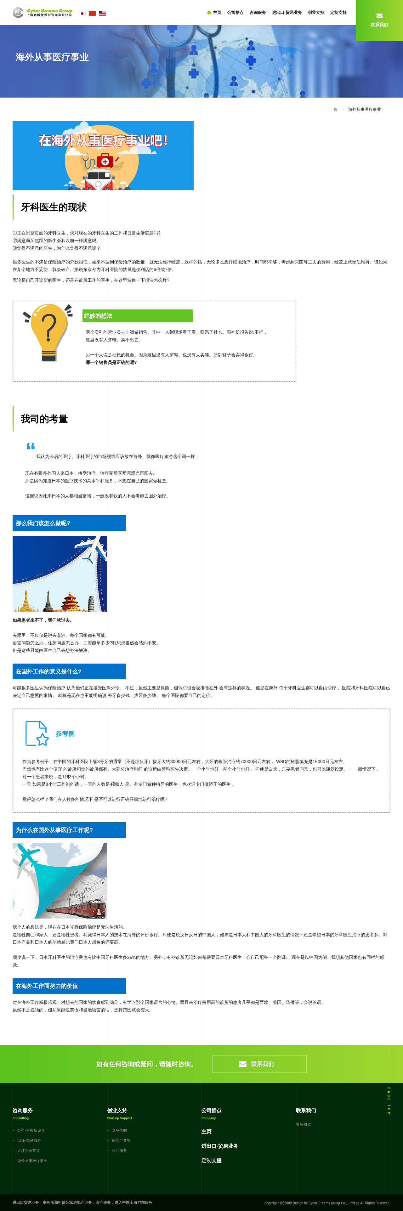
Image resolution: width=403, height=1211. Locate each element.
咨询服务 (258, 12)
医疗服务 (119, 1150)
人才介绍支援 (28, 1150)
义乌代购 (119, 1130)
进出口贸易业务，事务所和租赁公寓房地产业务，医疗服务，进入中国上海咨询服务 (82, 1202)
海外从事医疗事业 (364, 109)
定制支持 (338, 12)
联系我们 (262, 1064)
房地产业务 (121, 1140)
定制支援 (212, 1160)
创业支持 (316, 12)
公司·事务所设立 (31, 1130)
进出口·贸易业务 (287, 12)
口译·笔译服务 (29, 1140)
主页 (217, 12)
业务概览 (303, 1124)
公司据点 (235, 12)
